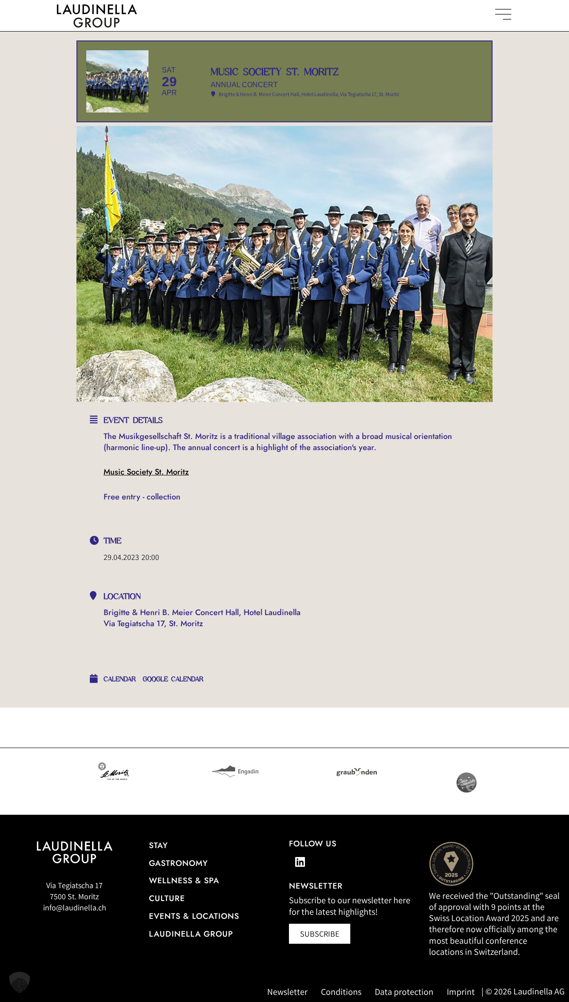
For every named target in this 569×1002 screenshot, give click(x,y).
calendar (120, 679)
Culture (167, 898)
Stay (158, 845)
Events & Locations (194, 916)
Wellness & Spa (184, 880)
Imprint (461, 991)
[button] (19, 982)
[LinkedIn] (300, 862)
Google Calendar (173, 679)
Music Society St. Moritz (146, 472)
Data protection (404, 991)
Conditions (341, 991)
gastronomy (178, 863)
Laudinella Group (191, 934)
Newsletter (287, 991)
